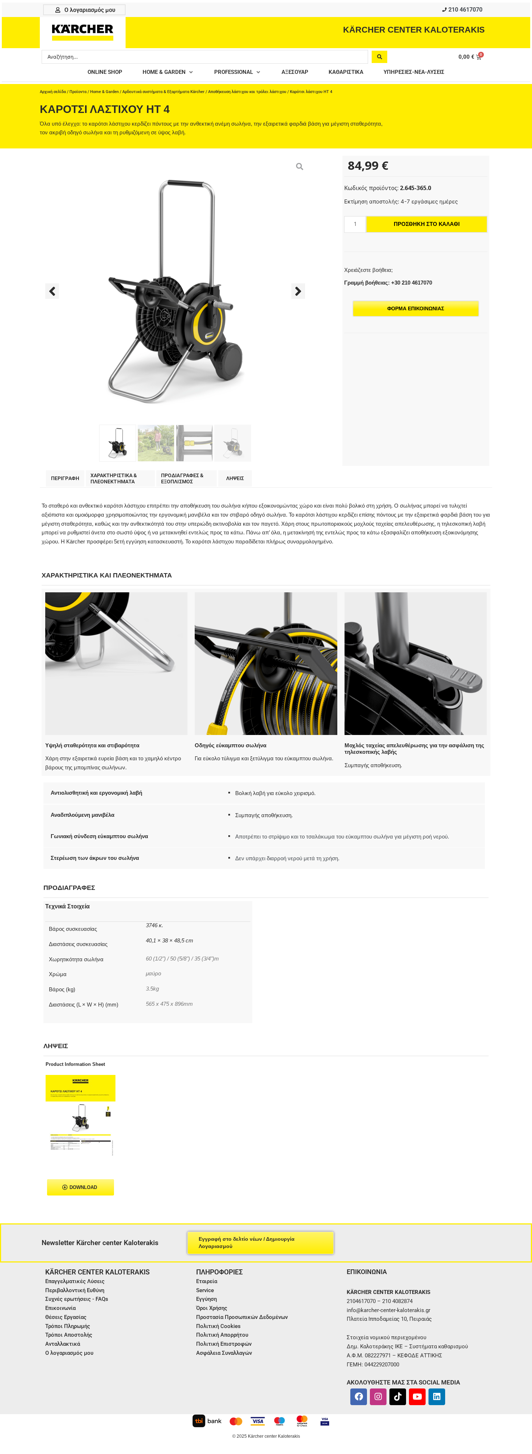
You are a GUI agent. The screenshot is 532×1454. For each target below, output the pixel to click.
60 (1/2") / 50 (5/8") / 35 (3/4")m (182, 959)
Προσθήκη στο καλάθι (427, 224)
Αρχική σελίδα (53, 91)
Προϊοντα (77, 91)
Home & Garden (104, 91)
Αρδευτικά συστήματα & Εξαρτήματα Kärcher (163, 91)
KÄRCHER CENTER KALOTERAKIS (414, 29)
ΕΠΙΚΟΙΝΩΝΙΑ (367, 1272)
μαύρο (153, 973)
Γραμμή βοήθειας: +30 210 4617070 (388, 283)
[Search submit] (379, 57)
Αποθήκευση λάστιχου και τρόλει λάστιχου (247, 91)
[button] (168, 72)
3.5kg (152, 989)
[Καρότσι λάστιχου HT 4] (175, 291)
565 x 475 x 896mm (169, 1004)
